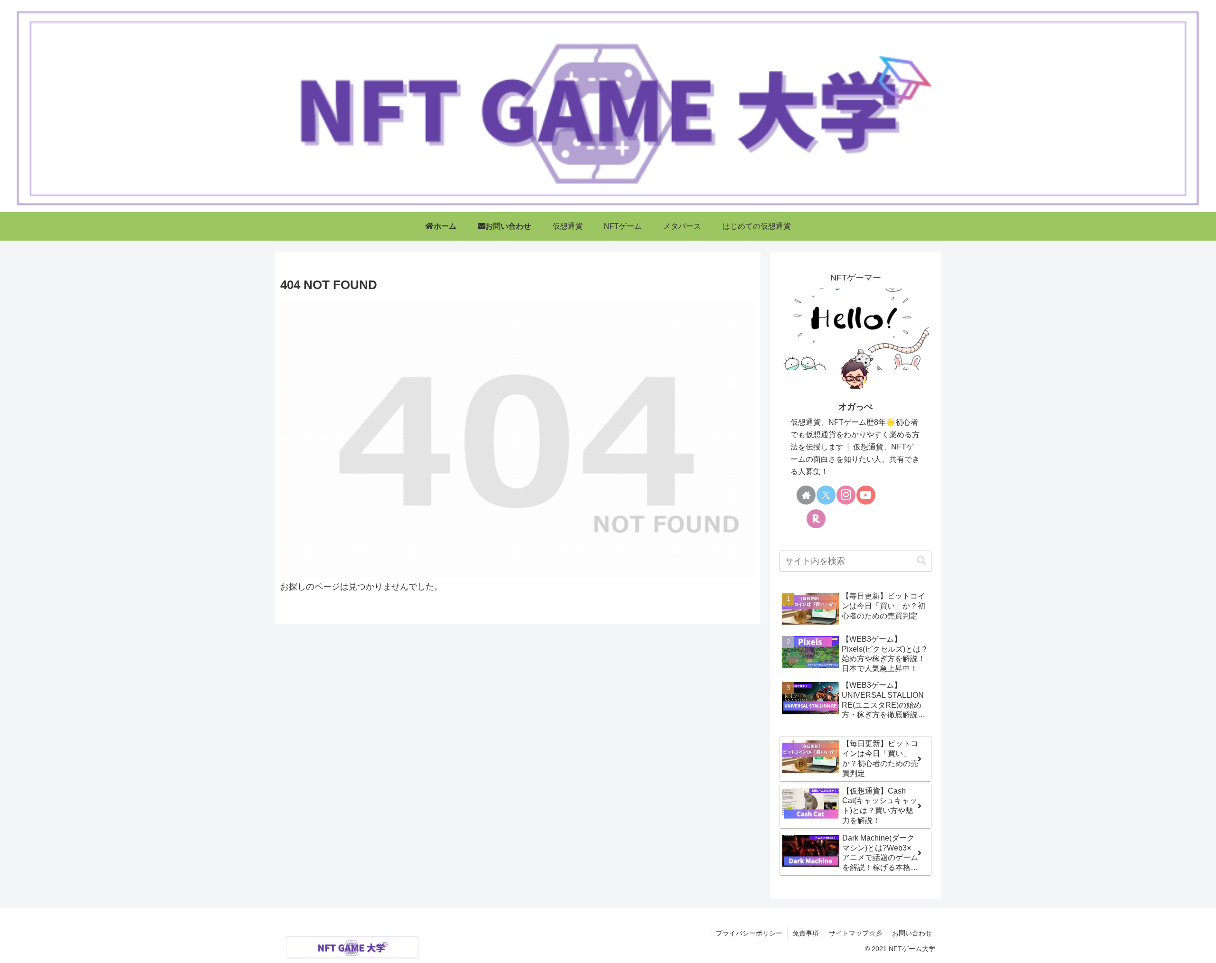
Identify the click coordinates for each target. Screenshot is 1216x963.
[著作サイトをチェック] (806, 495)
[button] (921, 560)
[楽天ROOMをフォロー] (816, 518)
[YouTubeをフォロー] (865, 495)
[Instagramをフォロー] (845, 495)
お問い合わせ (912, 933)
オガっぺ (855, 406)
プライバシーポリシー (749, 933)
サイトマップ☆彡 (855, 933)
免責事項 (805, 933)
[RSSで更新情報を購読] (855, 518)
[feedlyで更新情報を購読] (836, 518)
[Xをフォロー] (826, 495)
